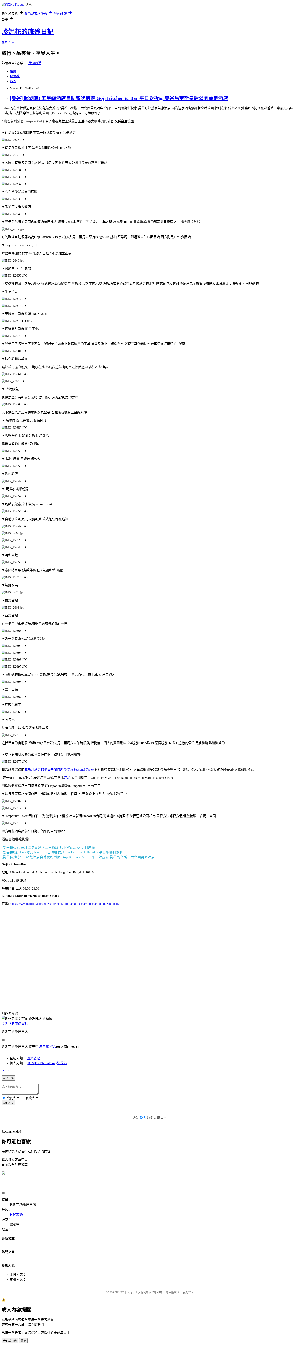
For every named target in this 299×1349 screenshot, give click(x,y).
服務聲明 (188, 1292)
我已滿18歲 (10, 1340)
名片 (13, 81)
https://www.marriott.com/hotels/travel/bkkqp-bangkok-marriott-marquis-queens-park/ (65, 903)
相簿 (13, 71)
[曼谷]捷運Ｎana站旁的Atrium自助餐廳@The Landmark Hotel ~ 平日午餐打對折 (62, 852)
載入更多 (8, 1078)
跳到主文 (8, 43)
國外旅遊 (33, 1058)
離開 (23, 1340)
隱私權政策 (172, 1292)
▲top (5, 1070)
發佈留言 (8, 1103)
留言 (53, 1046)
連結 (67, 777)
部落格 (15, 76)
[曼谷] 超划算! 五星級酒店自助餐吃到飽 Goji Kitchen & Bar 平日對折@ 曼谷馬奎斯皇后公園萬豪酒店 (119, 98)
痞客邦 (44, 1046)
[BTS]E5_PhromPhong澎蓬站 (47, 1063)
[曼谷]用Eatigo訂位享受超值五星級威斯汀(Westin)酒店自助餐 (48, 847)
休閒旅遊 (34, 63)
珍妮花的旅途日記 (28, 31)
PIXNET (119, 1292)
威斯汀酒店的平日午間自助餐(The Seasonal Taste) (59, 769)
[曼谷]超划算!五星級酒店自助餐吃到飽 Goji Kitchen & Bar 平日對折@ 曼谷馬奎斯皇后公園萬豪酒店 (78, 857)
